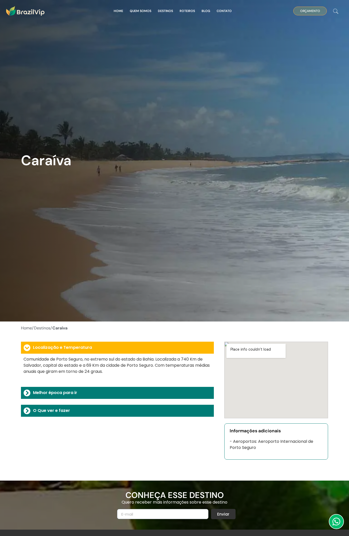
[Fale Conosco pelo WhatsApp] (336, 521)
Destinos (165, 11)
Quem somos (140, 11)
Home (118, 11)
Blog (206, 11)
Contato (224, 11)
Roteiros (187, 11)
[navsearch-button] (336, 12)
